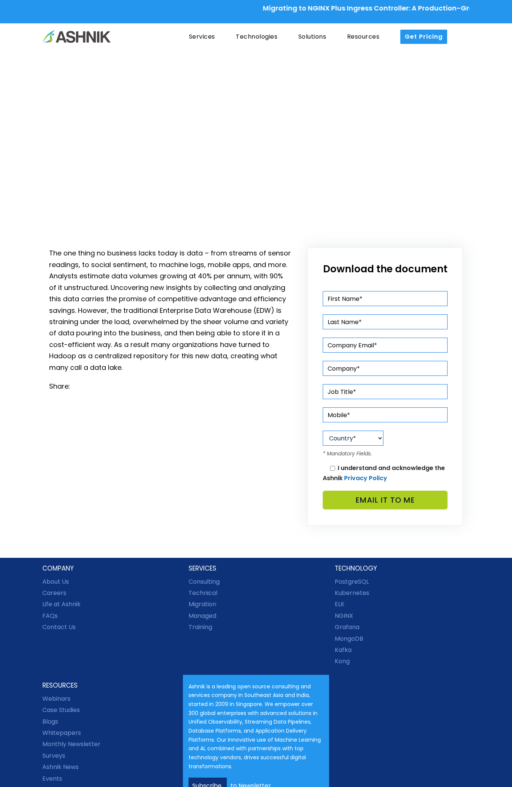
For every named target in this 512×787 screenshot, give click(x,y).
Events (52, 778)
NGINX (344, 615)
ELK (339, 604)
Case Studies (61, 710)
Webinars (56, 698)
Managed (202, 615)
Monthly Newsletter (71, 744)
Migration (202, 604)
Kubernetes (352, 593)
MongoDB (349, 638)
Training (200, 627)
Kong (342, 661)
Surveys (53, 755)
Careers (54, 593)
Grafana (347, 627)
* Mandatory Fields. (347, 453)
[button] (462, 36)
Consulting (204, 581)
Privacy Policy (365, 478)
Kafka (343, 650)
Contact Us (59, 627)
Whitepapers (61, 732)
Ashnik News (60, 767)
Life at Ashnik (61, 604)
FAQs (50, 615)
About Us (55, 581)
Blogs (50, 721)
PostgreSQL (352, 581)
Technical (203, 593)
